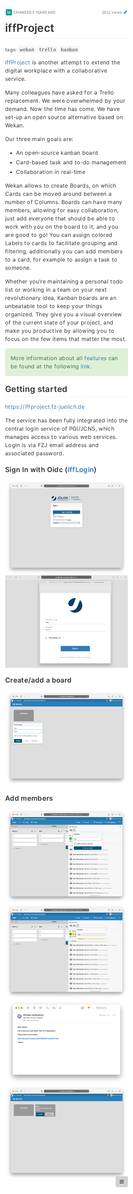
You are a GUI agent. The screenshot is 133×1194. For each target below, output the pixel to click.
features (95, 358)
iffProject (17, 62)
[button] (122, 1181)
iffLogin (81, 470)
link (85, 366)
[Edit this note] (125, 12)
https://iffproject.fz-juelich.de (45, 406)
